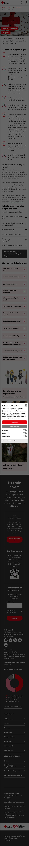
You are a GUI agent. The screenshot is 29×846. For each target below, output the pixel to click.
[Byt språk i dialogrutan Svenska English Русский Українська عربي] (26, 405)
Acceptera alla (14, 422)
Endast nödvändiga (14, 426)
